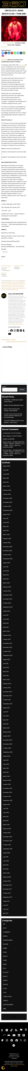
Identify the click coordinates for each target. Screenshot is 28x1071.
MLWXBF (11, 439)
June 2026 (6, 474)
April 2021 (5, 724)
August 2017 (6, 901)
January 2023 (7, 639)
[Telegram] (18, 53)
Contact (15, 1066)
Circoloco (4, 59)
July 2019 (5, 808)
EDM (20, 283)
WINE (4, 1008)
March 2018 (6, 873)
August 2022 (6, 659)
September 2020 (7, 752)
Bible (9, 1064)
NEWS (5, 964)
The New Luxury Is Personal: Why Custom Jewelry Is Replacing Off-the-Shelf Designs (13, 415)
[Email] (24, 53)
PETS (4, 968)
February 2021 (7, 732)
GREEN (5, 948)
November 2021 (7, 695)
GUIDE (5, 952)
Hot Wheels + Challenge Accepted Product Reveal (13, 400)
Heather (5, 439)
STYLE (5, 988)
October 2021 (7, 699)
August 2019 (6, 804)
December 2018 (7, 836)
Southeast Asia (8, 288)
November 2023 (7, 599)
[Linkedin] (8, 53)
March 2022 (6, 679)
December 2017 (7, 885)
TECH (4, 992)
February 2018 (7, 877)
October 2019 (7, 796)
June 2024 (6, 571)
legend (10, 285)
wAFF (24, 288)
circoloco (6, 283)
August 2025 (6, 514)
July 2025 (5, 518)
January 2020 (7, 784)
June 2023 (6, 619)
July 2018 (5, 857)
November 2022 (7, 647)
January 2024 (7, 591)
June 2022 (6, 667)
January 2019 (6, 832)
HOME (5, 960)
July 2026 (5, 470)
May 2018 (5, 865)
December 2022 (7, 643)
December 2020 (7, 740)
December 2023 (7, 595)
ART (4, 924)
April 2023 (6, 627)
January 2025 (7, 542)
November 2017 (7, 889)
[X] (5, 53)
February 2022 (7, 683)
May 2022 (6, 671)
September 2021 (7, 704)
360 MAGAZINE (14, 289)
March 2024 (6, 583)
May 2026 (6, 478)
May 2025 (6, 526)
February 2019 (7, 828)
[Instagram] (2, 56)
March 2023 (6, 631)
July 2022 (5, 663)
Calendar (6, 1064)
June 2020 (6, 764)
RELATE (5, 976)
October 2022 (7, 651)
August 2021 (6, 708)
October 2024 (7, 554)
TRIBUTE (5, 1000)
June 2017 (6, 909)
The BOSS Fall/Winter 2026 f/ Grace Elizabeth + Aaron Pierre (14, 421)
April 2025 (6, 530)
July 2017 (5, 905)
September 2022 (7, 655)
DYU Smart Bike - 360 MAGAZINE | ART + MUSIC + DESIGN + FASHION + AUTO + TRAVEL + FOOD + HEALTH (14, 451)
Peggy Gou (21, 285)
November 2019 (7, 792)
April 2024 (6, 579)
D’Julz (17, 283)
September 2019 (7, 800)
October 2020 (7, 748)
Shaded (3, 288)
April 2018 (5, 869)
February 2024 (7, 587)
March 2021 (6, 728)
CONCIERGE (6, 932)
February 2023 (7, 635)
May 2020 (6, 768)
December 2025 (7, 498)
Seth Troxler (21, 286)
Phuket (2, 286)
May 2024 (6, 575)
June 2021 (6, 716)
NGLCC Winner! (17, 436)
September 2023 (7, 607)
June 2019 (6, 812)
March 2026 (6, 486)
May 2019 (5, 816)
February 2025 (7, 538)
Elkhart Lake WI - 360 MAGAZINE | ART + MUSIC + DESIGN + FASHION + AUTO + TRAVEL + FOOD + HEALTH (14, 443)
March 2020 (6, 776)
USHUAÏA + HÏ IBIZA (19, 265)
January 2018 (6, 881)
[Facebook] (2, 53)
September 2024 (7, 558)
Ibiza (7, 285)
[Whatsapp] (15, 53)
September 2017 (7, 897)
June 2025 (6, 522)
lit (12, 285)
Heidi (5, 285)
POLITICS (5, 972)
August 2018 (6, 853)
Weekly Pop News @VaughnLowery (13, 405)
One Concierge (16, 433)
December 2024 (7, 546)
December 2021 (7, 691)
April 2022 (6, 675)
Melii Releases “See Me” (9, 339)
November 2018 (7, 841)
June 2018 (6, 861)
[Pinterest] (11, 53)
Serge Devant (16, 286)
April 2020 (6, 772)
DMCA (12, 1064)
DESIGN (5, 936)
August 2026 (6, 466)
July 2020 (5, 760)
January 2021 (6, 736)
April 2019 (5, 820)
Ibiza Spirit (3, 273)
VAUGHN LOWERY (8, 447)
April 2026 (6, 482)
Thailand (14, 288)
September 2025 (7, 510)
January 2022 (7, 687)
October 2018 (7, 845)
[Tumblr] (21, 53)
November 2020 (7, 744)
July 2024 (5, 567)
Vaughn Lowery (19, 288)
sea (11, 286)
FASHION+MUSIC (8, 940)
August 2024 (6, 563)
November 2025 (7, 502)
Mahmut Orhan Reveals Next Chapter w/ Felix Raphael (12, 409)
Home (4, 43)
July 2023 (5, 615)
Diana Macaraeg (11, 283)
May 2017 (5, 913)
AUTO (5, 928)
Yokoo (2, 289)
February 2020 (7, 780)
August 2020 (6, 756)
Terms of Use (18, 1064)
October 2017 (7, 893)
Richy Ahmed (7, 286)
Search (4, 386)
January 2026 (7, 494)
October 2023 (7, 603)
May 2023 (6, 623)
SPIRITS (5, 980)
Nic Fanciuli (15, 285)
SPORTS (5, 984)
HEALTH (5, 956)
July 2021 (5, 712)
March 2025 (6, 534)
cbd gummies (6, 433)
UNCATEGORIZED (8, 1004)
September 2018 (7, 849)
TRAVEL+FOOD (10, 43)
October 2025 (7, 506)
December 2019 (7, 788)
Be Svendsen (9, 282)
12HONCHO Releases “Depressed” (16, 341)
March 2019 (6, 824)
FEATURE (5, 944)
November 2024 (7, 550)
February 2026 (7, 490)
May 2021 (5, 720)
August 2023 (6, 611)
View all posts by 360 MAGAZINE (15, 324)
